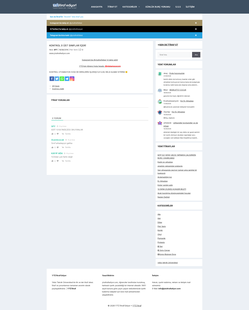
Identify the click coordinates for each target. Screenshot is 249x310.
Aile (159, 214)
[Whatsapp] (62, 78)
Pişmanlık (161, 238)
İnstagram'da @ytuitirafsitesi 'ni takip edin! (100, 60)
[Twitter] (57, 78)
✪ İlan (160, 246)
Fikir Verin (74, 50)
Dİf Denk (55, 86)
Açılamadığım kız (165, 177)
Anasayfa (96, 6)
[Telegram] (67, 78)
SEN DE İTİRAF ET (168, 44)
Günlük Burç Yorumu (157, 6)
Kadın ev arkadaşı (165, 162)
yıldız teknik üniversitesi (168, 262)
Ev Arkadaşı (163, 181)
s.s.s (178, 6)
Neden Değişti (164, 197)
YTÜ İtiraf (137, 305)
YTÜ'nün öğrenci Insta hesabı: (100, 66)
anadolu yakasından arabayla (170, 166)
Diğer (160, 222)
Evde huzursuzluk (177, 73)
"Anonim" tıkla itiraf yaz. (67, 17)
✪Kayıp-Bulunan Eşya (167, 254)
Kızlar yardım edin (165, 185)
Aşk (159, 218)
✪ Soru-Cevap (164, 250)
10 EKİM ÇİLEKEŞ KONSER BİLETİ (172, 189)
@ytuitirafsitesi (66, 23)
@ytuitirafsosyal (66, 29)
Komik (160, 230)
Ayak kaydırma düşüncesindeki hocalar (174, 193)
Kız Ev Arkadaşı (186, 101)
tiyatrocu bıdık (58, 89)
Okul (159, 234)
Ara (196, 55)
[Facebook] (52, 78)
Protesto (161, 242)
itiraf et (112, 6)
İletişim (190, 6)
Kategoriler (130, 6)
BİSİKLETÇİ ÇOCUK (178, 90)
